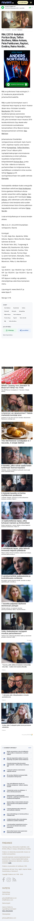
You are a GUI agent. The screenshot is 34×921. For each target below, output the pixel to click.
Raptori (10, 173)
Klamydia (5, 178)
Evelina (24, 194)
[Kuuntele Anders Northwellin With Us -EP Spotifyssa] (17, 69)
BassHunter (16, 308)
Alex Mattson (7, 308)
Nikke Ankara (7, 314)
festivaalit (6, 311)
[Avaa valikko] (31, 2)
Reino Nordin (23, 318)
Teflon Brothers (23, 148)
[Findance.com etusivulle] (7, 2)
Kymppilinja (11, 148)
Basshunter (6, 111)
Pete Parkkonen (25, 188)
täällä (9, 863)
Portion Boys (18, 162)
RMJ (5, 321)
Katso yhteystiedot (7, 911)
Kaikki (29, 747)
